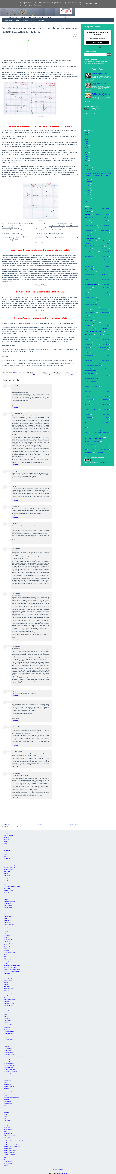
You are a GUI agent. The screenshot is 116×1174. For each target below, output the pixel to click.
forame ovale (106, 287)
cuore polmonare (88, 254)
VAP (86, 427)
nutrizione (98, 337)
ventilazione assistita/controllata (92, 435)
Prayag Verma (63, 1173)
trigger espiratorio (105, 422)
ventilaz (86, 432)
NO (108, 334)
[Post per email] (24, 372)
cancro (107, 222)
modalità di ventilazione (90, 328)
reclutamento (88, 394)
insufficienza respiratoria (90, 297)
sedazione (87, 404)
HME (108, 292)
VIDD (86, 449)
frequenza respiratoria (104, 289)
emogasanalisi (105, 269)
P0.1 (97, 344)
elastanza (107, 263)
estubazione (105, 274)
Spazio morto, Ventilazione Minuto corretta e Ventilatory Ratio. (99, 74)
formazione (87, 289)
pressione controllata (21, 374)
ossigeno (107, 342)
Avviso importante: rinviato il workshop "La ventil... (98, 173)
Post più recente (7, 824)
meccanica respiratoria (11, 374)
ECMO (107, 261)
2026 (86, 132)
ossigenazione (88, 342)
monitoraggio (104, 328)
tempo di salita (106, 414)
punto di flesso (88, 391)
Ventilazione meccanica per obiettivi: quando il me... (97, 176)
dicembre (89, 167)
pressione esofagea (90, 373)
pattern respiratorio (104, 347)
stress (107, 412)
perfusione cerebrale (104, 352)
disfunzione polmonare (89, 256)
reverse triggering (89, 399)
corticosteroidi (88, 248)
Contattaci (42, 20)
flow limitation (88, 287)
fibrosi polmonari (105, 279)
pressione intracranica (89, 375)
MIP (108, 325)
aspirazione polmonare (90, 217)
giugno (88, 188)
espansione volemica (89, 274)
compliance (106, 232)
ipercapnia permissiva (104, 309)
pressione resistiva (104, 376)
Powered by (93, 47)
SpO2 (86, 412)
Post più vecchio (74, 824)
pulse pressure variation (103, 389)
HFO (97, 292)
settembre (89, 181)
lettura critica (106, 317)
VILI (64, 374)
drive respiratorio (88, 259)
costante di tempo (105, 248)
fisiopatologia (88, 282)
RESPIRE (107, 396)
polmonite (105, 358)
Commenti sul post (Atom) (13, 826)
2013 (86, 160)
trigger (86, 422)
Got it (95, 4)
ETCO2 (86, 277)
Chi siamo (25, 20)
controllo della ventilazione (91, 238)
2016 (86, 154)
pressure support (89, 383)
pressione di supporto (90, 370)
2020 (86, 145)
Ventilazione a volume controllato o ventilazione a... (98, 171)
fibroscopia (87, 279)
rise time (87, 401)
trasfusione (106, 417)
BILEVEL (86, 220)
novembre (89, 169)
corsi (108, 243)
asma (107, 214)
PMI (108, 355)
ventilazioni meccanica (89, 446)
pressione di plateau (48, 374)
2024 (86, 137)
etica (95, 277)
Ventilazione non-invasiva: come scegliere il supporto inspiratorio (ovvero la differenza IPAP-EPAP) (101, 94)
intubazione (106, 307)
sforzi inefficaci (105, 404)
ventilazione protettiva (90, 444)
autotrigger (106, 217)
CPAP (96, 251)
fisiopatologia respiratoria (91, 284)
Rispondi (15, 407)
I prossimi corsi (12, 20)
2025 (86, 135)
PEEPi (87, 353)
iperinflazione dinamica (90, 312)
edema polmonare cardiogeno (91, 263)
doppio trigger (106, 256)
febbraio (89, 196)
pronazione (87, 389)
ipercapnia (87, 309)
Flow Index (106, 284)
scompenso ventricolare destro (102, 401)
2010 (86, 201)
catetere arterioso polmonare (91, 227)
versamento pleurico (104, 446)
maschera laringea (89, 320)
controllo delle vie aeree (90, 240)
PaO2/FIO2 (106, 344)
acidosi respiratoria (89, 208)
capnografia (106, 225)
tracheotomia (88, 417)
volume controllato (69, 374)
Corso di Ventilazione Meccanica (94, 246)
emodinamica (89, 269)
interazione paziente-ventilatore (92, 304)
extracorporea (106, 277)
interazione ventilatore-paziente (91, 307)
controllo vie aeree (105, 240)
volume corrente (89, 452)
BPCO (105, 220)
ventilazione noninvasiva (92, 441)
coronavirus (87, 243)
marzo (88, 194)
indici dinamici (88, 294)
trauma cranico (88, 419)
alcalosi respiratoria (105, 208)
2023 (86, 139)
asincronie (98, 214)
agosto (88, 183)
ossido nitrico (106, 339)
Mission (33, 20)
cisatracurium (88, 232)
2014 (86, 158)
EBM (86, 261)
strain (96, 412)
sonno (86, 409)
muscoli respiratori (89, 334)
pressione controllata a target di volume (34, 374)
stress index (87, 414)
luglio (88, 186)
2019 (86, 148)
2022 (86, 141)
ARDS (87, 214)
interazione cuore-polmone (90, 302)
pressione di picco (88, 368)
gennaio (89, 199)
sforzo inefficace (88, 407)
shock (99, 407)
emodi (107, 266)
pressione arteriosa (89, 363)
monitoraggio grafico (93, 331)
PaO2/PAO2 (87, 347)
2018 (86, 150)
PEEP (105, 350)
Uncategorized (104, 425)
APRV (107, 211)
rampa (107, 391)
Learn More (88, 4)
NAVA (101, 334)
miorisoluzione (88, 325)
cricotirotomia (106, 251)
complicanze (88, 235)
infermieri (106, 294)
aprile (88, 192)
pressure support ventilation (92, 386)
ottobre (89, 179)
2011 (86, 165)
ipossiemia (96, 315)
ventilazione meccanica (58, 374)
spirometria (106, 409)
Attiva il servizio (97, 42)
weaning (100, 452)
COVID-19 (87, 251)
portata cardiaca (88, 360)
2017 (86, 152)
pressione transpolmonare (91, 378)
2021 (86, 143)
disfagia (107, 253)
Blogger (61, 1169)
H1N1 (86, 292)
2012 (86, 163)
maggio (88, 190)
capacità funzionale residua (90, 225)
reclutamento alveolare (102, 394)
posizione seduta (105, 360)
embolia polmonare (89, 266)
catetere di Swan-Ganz (89, 230)
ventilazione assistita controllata (102, 432)
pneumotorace (88, 358)
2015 (86, 156)
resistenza (87, 396)
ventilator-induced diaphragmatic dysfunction (95, 430)
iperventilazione (105, 312)
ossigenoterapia (88, 344)
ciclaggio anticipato (105, 230)
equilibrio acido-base (90, 271)
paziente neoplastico (89, 349)
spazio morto (95, 409)
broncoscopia (88, 222)
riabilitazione (106, 399)
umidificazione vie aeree (90, 424)
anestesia (88, 211)
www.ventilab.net (88, 64)
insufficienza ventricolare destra (92, 299)
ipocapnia (87, 315)
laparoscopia (106, 315)
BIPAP (96, 220)
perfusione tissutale (89, 355)
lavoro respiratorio (89, 317)
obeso (107, 337)
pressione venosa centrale (90, 381)
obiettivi (86, 339)
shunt (107, 406)
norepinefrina (88, 337)
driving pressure (105, 259)
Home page (40, 824)
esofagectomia (106, 271)
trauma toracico (105, 419)
